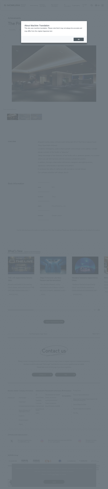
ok (79, 39)
